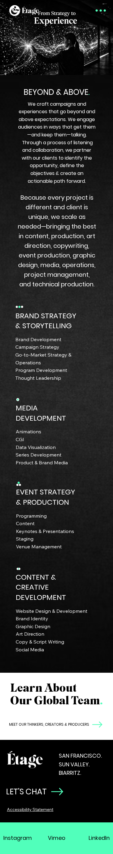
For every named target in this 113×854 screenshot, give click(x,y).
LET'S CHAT (26, 791)
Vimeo (56, 838)
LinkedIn (99, 838)
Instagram (17, 838)
